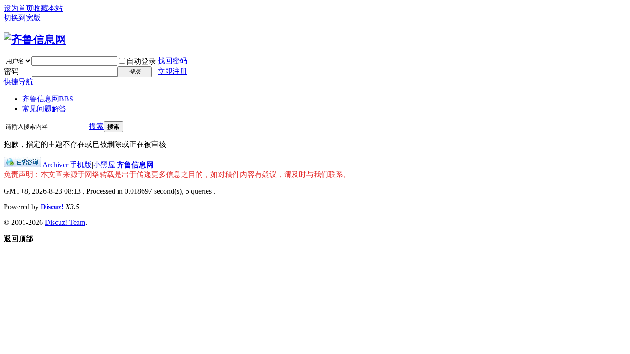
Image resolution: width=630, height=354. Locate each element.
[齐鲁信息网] (35, 40)
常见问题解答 (44, 108)
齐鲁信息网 (47, 99)
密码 (11, 71)
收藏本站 (48, 8)
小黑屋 (104, 165)
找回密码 (172, 61)
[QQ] (22, 165)
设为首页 (18, 8)
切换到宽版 (22, 18)
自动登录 (141, 61)
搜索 (96, 126)
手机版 (81, 165)
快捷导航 (18, 82)
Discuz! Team (65, 222)
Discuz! (52, 207)
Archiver (55, 165)
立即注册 (172, 71)
